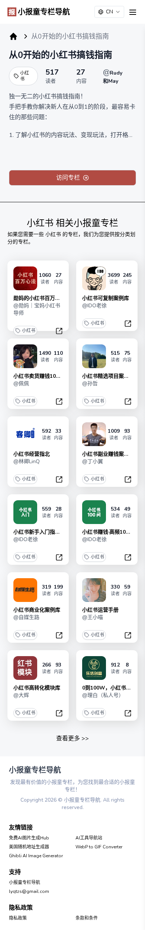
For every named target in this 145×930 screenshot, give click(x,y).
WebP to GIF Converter (98, 847)
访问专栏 (68, 178)
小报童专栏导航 (24, 882)
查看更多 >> (72, 738)
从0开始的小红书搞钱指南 (60, 55)
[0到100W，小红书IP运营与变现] (94, 668)
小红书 (24, 76)
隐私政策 (18, 918)
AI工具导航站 (88, 838)
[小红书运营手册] (94, 590)
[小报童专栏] (13, 36)
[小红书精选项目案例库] (94, 356)
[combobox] (109, 12)
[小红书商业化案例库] (25, 590)
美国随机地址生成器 (29, 847)
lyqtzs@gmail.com (29, 891)
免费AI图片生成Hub (29, 838)
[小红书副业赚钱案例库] (94, 434)
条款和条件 (86, 918)
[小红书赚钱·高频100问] (94, 512)
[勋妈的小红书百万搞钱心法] (25, 278)
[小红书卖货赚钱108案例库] (25, 356)
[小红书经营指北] (25, 434)
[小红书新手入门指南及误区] (25, 512)
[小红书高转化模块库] (25, 668)
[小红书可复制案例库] (94, 278)
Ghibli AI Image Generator (36, 856)
